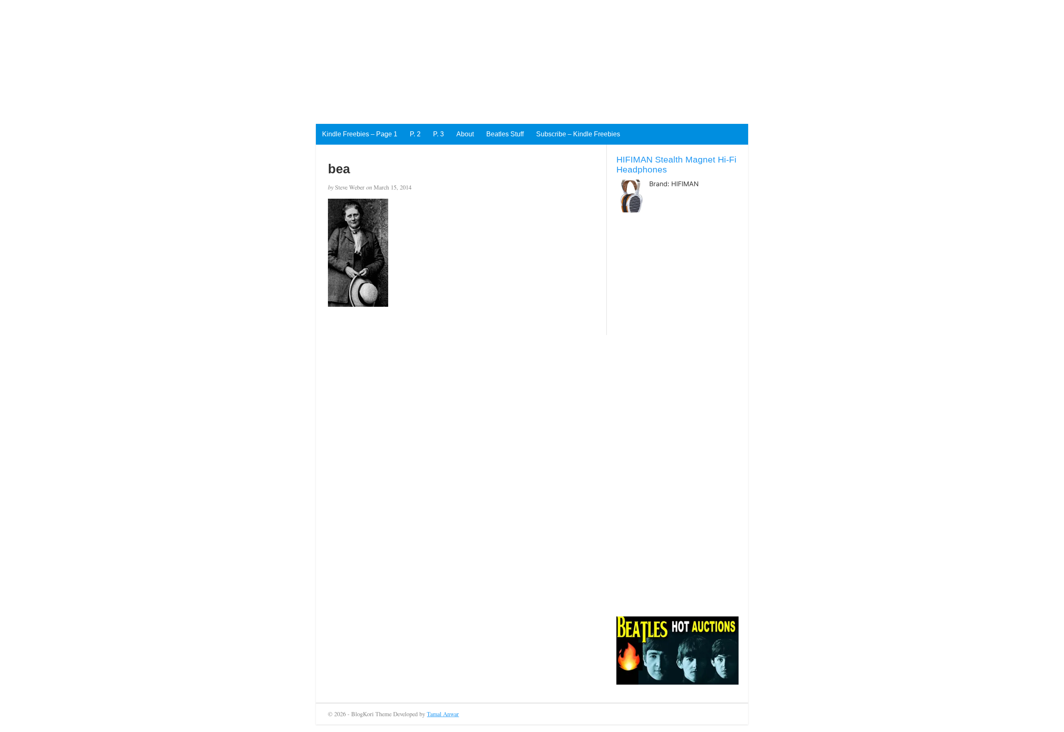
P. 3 (438, 134)
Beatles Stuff (505, 134)
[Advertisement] (249, 58)
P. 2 (415, 134)
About (465, 134)
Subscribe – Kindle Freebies (578, 134)
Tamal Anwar (443, 714)
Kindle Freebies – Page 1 (359, 134)
